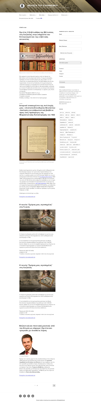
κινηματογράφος (65, 154)
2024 (62, 117)
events (77, 125)
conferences (63, 125)
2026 (73, 117)
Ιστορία (77, 139)
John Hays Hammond (40, 183)
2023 (78, 115)
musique (62, 134)
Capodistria (63, 122)
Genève (70, 127)
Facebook (61, 68)
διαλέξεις (72, 147)
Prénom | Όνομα (63, 40)
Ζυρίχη (70, 139)
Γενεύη (74, 137)
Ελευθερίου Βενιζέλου (46, 176)
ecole (71, 125)
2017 (62, 112)
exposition (63, 127)
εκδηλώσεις (75, 149)
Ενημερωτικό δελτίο (53, 15)
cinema (70, 122)
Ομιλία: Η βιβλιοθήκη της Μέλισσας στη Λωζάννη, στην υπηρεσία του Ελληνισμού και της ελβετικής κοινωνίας (36, 35)
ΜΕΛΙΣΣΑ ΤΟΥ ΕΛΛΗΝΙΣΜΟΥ (42, 5)
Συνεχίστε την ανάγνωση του (27, 196)
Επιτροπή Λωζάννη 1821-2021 (26, 18)
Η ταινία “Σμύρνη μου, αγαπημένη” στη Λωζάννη (35, 266)
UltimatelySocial (61, 400)
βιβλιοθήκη (76, 144)
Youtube (61, 76)
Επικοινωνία (64, 15)
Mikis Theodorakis (70, 132)
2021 (67, 115)
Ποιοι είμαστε (22, 15)
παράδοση (63, 157)
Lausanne (73, 129)
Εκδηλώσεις (33, 15)
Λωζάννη (73, 142)
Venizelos (70, 134)
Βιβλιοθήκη (41, 15)
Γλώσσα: (38, 18)
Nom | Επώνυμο (63, 46)
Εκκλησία (63, 139)
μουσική (74, 154)
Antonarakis (63, 120)
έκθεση (62, 144)
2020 (62, 115)
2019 (73, 112)
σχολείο (71, 157)
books (70, 120)
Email (60, 34)
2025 (67, 117)
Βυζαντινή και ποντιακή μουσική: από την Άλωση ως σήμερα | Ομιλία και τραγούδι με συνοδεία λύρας (37, 328)
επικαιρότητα (76, 152)
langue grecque (64, 129)
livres (62, 132)
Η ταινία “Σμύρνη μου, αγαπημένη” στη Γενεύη (35, 205)
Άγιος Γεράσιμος (65, 137)
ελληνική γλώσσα (65, 152)
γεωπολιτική (64, 147)
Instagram (61, 73)
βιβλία (69, 144)
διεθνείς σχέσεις (65, 149)
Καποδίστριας (64, 142)
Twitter (60, 71)
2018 (67, 112)
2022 (73, 115)
